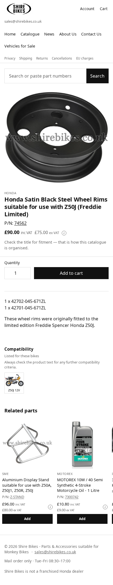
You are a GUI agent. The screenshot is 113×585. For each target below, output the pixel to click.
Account (87, 8)
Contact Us (91, 34)
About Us (68, 34)
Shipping (25, 58)
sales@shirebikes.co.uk (23, 21)
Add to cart (71, 273)
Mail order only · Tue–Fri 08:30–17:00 (37, 560)
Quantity (12, 262)
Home (10, 34)
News (49, 34)
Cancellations (62, 58)
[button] (20, 223)
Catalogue (30, 34)
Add (27, 518)
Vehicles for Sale (19, 46)
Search (97, 76)
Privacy (9, 58)
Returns (42, 58)
